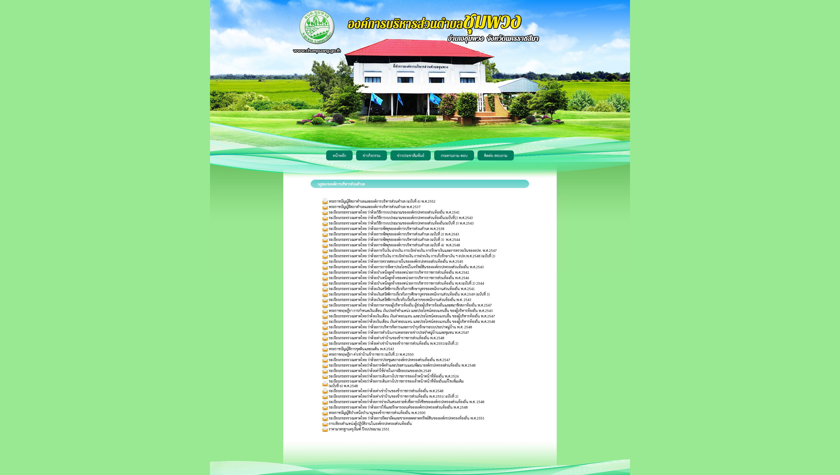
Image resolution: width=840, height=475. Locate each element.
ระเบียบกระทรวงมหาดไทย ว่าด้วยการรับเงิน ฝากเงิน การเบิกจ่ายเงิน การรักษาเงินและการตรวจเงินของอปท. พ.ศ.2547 (413, 250)
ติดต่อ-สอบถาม (495, 155)
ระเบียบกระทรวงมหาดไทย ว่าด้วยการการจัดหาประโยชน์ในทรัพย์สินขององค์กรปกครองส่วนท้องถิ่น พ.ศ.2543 (406, 266)
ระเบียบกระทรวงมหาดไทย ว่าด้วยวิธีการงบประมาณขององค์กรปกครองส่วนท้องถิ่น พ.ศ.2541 (394, 212)
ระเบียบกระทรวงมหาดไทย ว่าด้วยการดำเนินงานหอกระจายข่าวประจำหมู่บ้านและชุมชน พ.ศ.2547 (399, 332)
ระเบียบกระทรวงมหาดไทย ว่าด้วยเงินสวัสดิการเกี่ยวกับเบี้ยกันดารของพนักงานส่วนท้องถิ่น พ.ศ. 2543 (400, 299)
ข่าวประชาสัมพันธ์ (410, 155)
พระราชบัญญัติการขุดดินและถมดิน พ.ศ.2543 (361, 348)
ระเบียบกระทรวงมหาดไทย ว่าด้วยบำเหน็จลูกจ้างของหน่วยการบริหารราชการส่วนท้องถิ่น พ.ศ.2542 (399, 272)
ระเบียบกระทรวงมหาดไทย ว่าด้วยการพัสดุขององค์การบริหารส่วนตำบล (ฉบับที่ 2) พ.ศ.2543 (394, 234)
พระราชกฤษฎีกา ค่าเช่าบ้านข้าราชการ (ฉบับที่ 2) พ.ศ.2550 (371, 354)
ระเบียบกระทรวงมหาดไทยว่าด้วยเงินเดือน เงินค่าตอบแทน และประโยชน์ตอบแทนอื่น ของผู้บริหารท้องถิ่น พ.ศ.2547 (412, 316)
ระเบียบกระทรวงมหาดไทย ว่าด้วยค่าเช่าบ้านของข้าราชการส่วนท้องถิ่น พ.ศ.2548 (386, 338)
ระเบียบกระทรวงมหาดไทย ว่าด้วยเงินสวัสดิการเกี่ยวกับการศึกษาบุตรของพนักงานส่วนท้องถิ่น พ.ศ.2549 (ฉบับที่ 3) (409, 294)
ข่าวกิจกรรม (371, 155)
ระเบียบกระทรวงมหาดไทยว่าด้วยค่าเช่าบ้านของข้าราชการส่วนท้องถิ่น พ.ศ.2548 (386, 390)
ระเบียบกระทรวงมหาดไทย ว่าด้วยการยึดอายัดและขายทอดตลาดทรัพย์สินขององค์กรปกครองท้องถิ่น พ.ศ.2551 (407, 418)
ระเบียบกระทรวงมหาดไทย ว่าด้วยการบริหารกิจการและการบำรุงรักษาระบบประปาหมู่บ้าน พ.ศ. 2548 (400, 327)
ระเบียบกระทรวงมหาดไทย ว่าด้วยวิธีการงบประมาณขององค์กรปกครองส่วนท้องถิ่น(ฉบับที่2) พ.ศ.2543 (401, 217)
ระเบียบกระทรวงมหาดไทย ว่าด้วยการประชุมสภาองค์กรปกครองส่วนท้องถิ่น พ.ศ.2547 (389, 359)
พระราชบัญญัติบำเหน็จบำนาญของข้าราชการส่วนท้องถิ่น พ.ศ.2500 (377, 412)
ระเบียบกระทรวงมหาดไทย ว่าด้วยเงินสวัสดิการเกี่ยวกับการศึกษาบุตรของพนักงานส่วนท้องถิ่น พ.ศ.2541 (402, 288)
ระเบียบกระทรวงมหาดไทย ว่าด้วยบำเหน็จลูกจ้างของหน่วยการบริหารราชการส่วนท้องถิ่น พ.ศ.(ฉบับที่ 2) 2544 (406, 283)
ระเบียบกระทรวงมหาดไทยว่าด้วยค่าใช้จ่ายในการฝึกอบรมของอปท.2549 (380, 370)
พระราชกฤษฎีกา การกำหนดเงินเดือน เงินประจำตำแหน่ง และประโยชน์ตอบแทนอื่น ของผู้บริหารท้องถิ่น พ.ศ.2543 (411, 310)
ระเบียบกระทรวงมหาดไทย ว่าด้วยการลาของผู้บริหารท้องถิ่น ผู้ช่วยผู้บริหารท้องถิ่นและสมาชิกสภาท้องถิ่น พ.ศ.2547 (410, 305)
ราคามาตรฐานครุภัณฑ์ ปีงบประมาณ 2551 (359, 429)
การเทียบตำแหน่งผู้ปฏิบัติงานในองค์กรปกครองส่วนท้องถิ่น (370, 423)
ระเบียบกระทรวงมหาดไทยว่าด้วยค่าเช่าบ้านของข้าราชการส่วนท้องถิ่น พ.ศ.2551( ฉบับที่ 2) (393, 396)
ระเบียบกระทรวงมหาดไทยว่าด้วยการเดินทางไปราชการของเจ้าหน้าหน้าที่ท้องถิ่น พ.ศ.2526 (394, 376)
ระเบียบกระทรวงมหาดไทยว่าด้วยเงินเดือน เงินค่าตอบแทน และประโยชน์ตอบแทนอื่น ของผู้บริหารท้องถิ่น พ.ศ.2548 (412, 321)
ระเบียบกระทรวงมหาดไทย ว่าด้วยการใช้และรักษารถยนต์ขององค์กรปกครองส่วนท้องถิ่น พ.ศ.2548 (398, 407)
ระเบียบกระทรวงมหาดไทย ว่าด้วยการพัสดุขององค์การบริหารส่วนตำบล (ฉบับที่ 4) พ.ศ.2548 (394, 245)
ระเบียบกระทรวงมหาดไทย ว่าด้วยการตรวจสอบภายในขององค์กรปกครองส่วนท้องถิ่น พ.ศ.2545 (396, 261)
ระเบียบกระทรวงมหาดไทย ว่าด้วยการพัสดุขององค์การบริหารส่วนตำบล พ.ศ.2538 (386, 228)
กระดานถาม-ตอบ (454, 155)
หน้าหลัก (339, 155)
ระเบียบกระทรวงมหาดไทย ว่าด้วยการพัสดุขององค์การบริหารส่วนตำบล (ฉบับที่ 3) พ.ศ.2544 (394, 239)
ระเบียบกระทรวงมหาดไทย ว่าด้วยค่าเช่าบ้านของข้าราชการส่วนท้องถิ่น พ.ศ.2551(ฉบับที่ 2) (393, 343)
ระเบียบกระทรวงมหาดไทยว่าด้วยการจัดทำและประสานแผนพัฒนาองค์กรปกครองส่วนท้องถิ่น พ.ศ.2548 (402, 365)
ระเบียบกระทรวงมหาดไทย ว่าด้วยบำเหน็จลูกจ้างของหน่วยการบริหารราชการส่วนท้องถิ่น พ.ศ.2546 (399, 277)
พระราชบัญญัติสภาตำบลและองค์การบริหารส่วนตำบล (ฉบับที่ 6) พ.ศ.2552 (382, 201)
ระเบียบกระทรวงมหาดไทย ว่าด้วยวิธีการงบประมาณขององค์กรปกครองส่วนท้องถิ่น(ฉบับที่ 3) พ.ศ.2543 (401, 223)
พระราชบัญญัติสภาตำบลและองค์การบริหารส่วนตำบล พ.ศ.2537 (375, 206)
